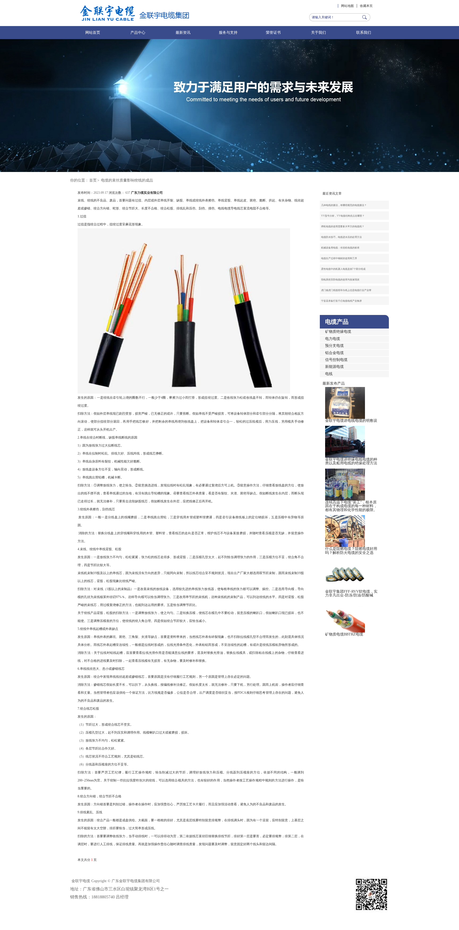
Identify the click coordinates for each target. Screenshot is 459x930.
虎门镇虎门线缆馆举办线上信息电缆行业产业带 (346, 290)
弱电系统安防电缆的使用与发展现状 (340, 279)
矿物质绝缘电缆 (338, 332)
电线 (329, 374)
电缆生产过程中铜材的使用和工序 (339, 258)
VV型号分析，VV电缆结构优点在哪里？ (342, 215)
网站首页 (92, 33)
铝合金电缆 (334, 353)
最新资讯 (183, 33)
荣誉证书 (273, 33)
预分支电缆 (334, 346)
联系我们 (363, 33)
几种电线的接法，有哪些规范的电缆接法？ (344, 205)
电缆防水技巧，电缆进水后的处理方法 (341, 237)
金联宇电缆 (80, 881)
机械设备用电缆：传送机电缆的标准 (340, 247)
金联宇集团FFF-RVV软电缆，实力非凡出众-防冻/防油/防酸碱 (351, 593)
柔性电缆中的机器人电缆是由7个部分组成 (343, 269)
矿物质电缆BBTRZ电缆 (344, 634)
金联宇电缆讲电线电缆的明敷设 (351, 421)
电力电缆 (332, 339)
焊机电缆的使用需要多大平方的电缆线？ (342, 226)
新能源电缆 (334, 367)
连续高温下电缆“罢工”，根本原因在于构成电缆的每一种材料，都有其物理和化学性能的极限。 (351, 506)
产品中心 (137, 33)
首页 (93, 180)
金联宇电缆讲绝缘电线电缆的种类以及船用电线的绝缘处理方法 (351, 461)
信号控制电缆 (336, 360)
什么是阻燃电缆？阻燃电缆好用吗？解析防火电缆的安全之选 (351, 550)
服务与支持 (228, 33)
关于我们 (318, 33)
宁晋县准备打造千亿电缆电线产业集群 (341, 301)
